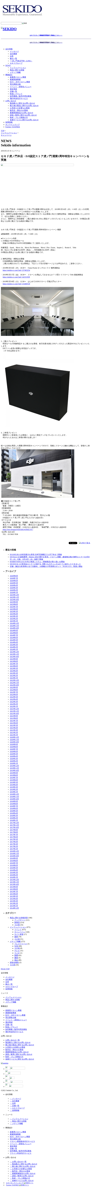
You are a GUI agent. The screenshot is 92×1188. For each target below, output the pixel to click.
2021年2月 (14, 732)
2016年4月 (14, 870)
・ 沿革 (13, 1103)
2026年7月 (14, 578)
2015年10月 (14, 884)
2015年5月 (14, 896)
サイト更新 (18, 934)
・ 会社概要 (14, 1101)
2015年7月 (14, 891)
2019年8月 (14, 775)
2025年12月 (14, 595)
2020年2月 (14, 761)
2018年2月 (14, 818)
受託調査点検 (15, 84)
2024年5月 (14, 640)
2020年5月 (14, 754)
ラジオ (17, 953)
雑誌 (16, 960)
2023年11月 (14, 654)
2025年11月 (14, 597)
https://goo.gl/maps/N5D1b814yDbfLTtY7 (18, 529)
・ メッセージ (15, 1099)
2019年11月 (14, 768)
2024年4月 (14, 642)
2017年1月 (14, 849)
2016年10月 (14, 856)
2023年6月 (14, 666)
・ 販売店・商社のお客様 (20, 1171)
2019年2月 (14, 789)
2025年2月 (14, 619)
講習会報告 (14, 962)
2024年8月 (14, 633)
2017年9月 (14, 830)
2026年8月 (14, 576)
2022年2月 (14, 704)
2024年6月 (14, 638)
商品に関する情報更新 (19, 918)
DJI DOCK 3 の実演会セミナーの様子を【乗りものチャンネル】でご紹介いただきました (45, 564)
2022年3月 (14, 702)
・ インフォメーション (19, 1119)
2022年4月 (14, 699)
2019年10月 (14, 770)
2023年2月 (14, 675)
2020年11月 (14, 740)
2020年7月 (14, 749)
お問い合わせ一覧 (12, 1040)
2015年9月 (14, 887)
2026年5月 (14, 583)
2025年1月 (14, 621)
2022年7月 (14, 692)
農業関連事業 (15, 79)
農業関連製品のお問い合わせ (21, 113)
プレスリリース (20, 944)
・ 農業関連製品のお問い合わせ (22, 1173)
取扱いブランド (16, 94)
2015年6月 (14, 894)
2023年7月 (14, 664)
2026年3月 (14, 588)
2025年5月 (14, 611)
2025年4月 (14, 614)
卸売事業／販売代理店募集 (20, 96)
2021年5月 (14, 725)
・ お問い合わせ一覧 (18, 1162)
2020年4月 (14, 756)
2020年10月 (14, 742)
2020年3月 (14, 759)
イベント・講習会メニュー (20, 87)
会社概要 (13, 54)
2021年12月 (14, 709)
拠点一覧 (13, 58)
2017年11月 (14, 825)
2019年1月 (14, 792)
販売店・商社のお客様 (19, 110)
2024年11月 (14, 626)
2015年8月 (14, 889)
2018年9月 (14, 801)
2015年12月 (14, 880)
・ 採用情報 (14, 1110)
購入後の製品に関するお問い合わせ (24, 106)
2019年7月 (14, 778)
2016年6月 (14, 865)
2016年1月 (14, 877)
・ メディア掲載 (16, 1123)
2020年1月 (14, 763)
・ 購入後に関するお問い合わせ (22, 1166)
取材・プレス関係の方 (19, 117)
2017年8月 (14, 832)
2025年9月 (14, 602)
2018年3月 (14, 816)
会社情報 (9, 49)
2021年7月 (14, 721)
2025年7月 (14, 607)
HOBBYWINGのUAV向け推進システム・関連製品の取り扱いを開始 (37, 562)
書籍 (16, 958)
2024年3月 (14, 645)
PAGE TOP (5, 969)
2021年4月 (14, 728)
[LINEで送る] (84, 543)
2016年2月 (14, 875)
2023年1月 (14, 678)
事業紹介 (9, 75)
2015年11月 (14, 882)
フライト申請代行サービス (20, 1153)
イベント (18, 930)
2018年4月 (14, 813)
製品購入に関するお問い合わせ (22, 103)
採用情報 (9, 989)
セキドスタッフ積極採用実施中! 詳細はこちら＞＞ (46, 35)
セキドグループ (16, 63)
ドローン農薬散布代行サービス (22, 1141)
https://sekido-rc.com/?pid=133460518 (16, 284)
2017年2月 (14, 846)
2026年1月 (14, 592)
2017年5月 (14, 839)
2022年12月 (14, 680)
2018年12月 (14, 794)
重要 (16, 937)
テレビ (17, 951)
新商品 (17, 922)
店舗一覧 (13, 91)
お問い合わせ (10, 101)
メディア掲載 (15, 72)
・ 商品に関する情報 (18, 1121)
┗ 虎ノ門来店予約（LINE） (21, 61)
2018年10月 (14, 799)
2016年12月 (14, 851)
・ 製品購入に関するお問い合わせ (23, 1164)
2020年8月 (14, 747)
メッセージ (14, 51)
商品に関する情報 (17, 70)
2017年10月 (14, 827)
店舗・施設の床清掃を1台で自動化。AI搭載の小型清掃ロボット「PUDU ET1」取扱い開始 (46, 566)
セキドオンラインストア (15, 1183)
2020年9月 (14, 744)
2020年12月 (14, 737)
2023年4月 (14, 671)
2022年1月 (14, 706)
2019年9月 (14, 773)
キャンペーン (19, 932)
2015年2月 (14, 903)
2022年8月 (14, 690)
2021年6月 (14, 723)
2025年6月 (14, 609)
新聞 (16, 955)
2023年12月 (14, 652)
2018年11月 (14, 797)
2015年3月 (14, 901)
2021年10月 (14, 713)
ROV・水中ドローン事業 (20, 82)
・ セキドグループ (17, 1108)
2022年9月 (14, 687)
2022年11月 (14, 683)
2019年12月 (14, 766)
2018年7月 (14, 806)
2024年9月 (14, 630)
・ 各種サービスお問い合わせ (22, 1181)
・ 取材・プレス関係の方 (20, 1178)
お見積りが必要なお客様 (20, 108)
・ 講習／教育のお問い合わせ (22, 1176)
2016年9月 (14, 858)
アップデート (19, 920)
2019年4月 (14, 785)
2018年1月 (14, 820)
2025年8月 (14, 604)
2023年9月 (14, 659)
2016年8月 (14, 861)
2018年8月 (14, 804)
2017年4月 (14, 842)
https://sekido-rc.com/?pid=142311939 (16, 277)
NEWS (8, 65)
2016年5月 (14, 868)
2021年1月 (14, 735)
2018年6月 (14, 808)
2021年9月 (14, 716)
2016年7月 (14, 863)
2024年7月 (14, 635)
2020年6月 (14, 751)
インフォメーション (18, 68)
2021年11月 (14, 711)
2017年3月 (14, 844)
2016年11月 (14, 853)
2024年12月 (14, 623)
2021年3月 (14, 730)
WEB (16, 946)
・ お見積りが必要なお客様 (21, 1169)
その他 (17, 925)
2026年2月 (14, 590)
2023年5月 (14, 668)
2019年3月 (14, 787)
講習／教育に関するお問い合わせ (23, 115)
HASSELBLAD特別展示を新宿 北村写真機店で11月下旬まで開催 (36, 554)
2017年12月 (14, 823)
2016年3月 (14, 872)
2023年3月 (14, 673)
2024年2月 (14, 647)
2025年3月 (14, 616)
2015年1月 (14, 906)
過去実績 (13, 89)
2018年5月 (14, 811)
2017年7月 (14, 835)
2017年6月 (14, 837)
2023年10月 (14, 657)
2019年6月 (14, 780)
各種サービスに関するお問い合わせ (24, 120)
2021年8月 (14, 718)
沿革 (11, 56)
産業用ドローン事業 (18, 77)
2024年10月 (14, 628)
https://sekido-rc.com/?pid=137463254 (16, 270)
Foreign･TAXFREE (12, 127)
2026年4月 (14, 585)
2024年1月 (14, 649)
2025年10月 (14, 600)
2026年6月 (14, 581)
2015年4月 (14, 899)
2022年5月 (14, 697)
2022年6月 (14, 694)
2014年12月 (14, 908)
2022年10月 (14, 685)
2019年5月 (14, 782)
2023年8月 (14, 661)
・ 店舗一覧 (14, 1106)
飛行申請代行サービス (19, 98)
